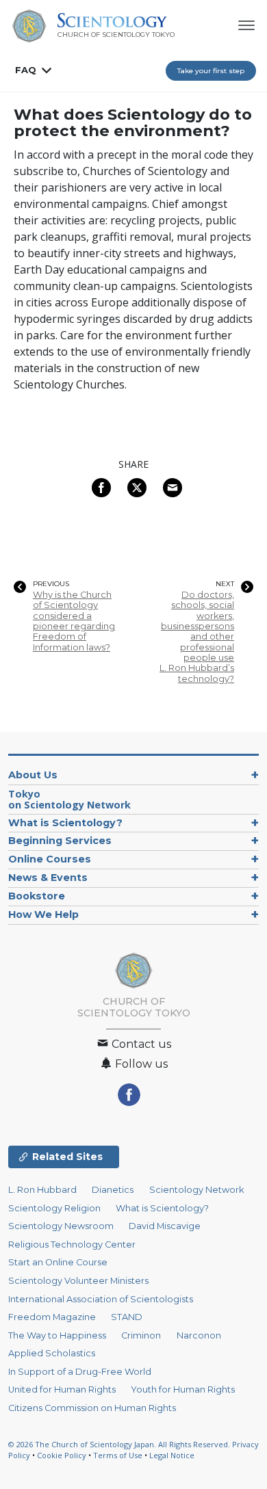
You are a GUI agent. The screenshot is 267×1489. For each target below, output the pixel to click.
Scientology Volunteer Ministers (78, 1281)
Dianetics (113, 1190)
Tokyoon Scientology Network (69, 799)
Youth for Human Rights (183, 1389)
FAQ (25, 69)
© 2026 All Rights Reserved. (120, 1444)
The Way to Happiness (57, 1335)
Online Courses (49, 859)
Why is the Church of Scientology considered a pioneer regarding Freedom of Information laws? (74, 621)
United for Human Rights (62, 1389)
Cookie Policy (61, 1455)
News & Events (48, 877)
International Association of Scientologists (100, 1299)
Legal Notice (171, 1455)
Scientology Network (196, 1190)
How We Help (43, 914)
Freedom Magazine (52, 1317)
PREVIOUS (51, 584)
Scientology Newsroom (61, 1226)
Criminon (141, 1335)
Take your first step (210, 70)
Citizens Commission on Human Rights (92, 1408)
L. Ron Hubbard (42, 1190)
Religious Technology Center (72, 1244)
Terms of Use (117, 1455)
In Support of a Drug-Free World (79, 1372)
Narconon (199, 1335)
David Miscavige (165, 1226)
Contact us (140, 1044)
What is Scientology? (65, 823)
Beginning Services (60, 840)
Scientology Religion (54, 1208)
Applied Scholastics (51, 1353)
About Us (33, 775)
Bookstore (36, 896)
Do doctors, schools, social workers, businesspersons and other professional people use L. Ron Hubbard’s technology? (197, 637)
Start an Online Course (57, 1262)
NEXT (225, 584)
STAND (126, 1317)
